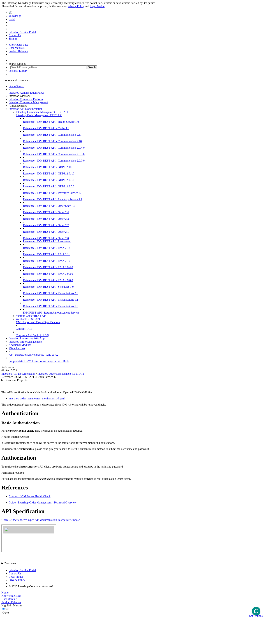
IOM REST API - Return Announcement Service (51, 312)
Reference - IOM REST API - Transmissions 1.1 (50, 299)
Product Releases (18, 51)
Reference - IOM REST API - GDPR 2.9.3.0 (48, 179)
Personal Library (18, 70)
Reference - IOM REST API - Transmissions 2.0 (50, 293)
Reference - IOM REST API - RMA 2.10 (46, 260)
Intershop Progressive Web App (27, 338)
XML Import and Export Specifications (38, 322)
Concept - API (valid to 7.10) (32, 335)
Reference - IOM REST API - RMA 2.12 (46, 247)
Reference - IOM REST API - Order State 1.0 (49, 205)
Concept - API (24, 328)
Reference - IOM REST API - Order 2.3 (46, 218)
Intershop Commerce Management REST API (42, 112)
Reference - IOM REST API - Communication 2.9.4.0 (54, 147)
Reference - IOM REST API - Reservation (47, 241)
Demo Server (16, 86)
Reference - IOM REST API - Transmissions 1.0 (50, 306)
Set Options (256, 615)
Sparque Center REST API (31, 315)
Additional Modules (20, 344)
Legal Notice (97, 6)
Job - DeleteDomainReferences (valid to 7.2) (34, 354)
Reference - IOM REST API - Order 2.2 (46, 225)
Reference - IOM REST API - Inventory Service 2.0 (52, 192)
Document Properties (16, 380)
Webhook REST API (28, 319)
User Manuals (16, 47)
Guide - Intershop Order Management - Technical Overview (43, 502)
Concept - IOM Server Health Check (29, 496)
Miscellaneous (17, 348)
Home (4, 592)
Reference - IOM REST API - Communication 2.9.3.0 (54, 154)
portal (12, 19)
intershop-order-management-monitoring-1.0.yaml (37, 398)
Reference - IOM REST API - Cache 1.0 (46, 128)
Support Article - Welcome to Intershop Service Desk (39, 361)
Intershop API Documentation (26, 108)
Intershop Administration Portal (26, 92)
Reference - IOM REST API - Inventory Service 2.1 (52, 199)
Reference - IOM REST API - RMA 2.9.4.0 (48, 267)
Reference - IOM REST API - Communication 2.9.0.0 (54, 160)
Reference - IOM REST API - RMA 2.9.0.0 (48, 280)
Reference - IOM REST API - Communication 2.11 (52, 134)
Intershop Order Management (25, 341)
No (7, 612)
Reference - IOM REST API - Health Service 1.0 (51, 121)
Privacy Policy (76, 6)
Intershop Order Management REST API (39, 115)
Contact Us (15, 35)
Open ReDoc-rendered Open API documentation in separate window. (40, 519)
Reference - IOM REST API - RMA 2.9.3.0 (48, 273)
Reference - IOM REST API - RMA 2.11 (46, 254)
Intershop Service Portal (22, 32)
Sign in (13, 38)
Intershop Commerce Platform (26, 99)
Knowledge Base (18, 44)
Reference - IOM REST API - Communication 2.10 (52, 141)
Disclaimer (10, 563)
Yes (7, 609)
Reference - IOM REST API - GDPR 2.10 (47, 167)
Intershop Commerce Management (28, 102)
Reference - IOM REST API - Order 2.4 (46, 212)
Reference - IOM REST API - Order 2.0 (46, 238)
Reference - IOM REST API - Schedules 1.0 (48, 286)
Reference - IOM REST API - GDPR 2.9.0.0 (48, 186)
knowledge (15, 15)
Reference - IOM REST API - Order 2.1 (46, 231)
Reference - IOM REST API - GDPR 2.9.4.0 (48, 173)
